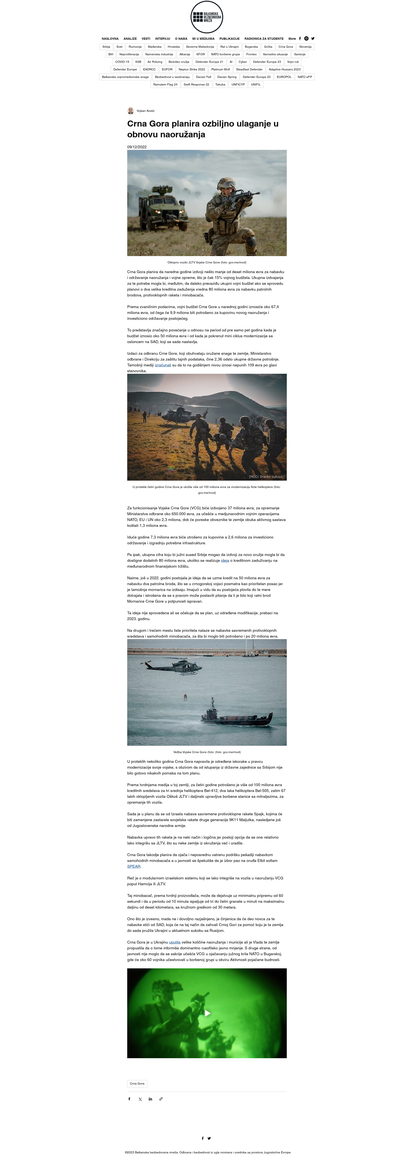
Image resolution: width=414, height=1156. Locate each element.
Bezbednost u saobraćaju (172, 77)
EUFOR (167, 69)
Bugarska (251, 46)
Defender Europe (125, 69)
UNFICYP (238, 84)
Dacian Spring (227, 77)
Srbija (106, 46)
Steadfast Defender (249, 69)
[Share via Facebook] (129, 1099)
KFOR (200, 54)
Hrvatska (174, 46)
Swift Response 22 (196, 84)
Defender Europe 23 (267, 61)
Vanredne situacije (275, 54)
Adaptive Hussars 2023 (285, 69)
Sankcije (300, 54)
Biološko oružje (179, 61)
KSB (138, 61)
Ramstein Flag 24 (165, 84)
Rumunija (135, 46)
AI (231, 61)
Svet (119, 46)
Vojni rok (293, 61)
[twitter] (313, 38)
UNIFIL (256, 84)
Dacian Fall (203, 77)
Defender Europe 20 (257, 77)
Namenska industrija (159, 54)
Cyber (243, 61)
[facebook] (300, 38)
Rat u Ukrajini (229, 46)
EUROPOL (284, 77)
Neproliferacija (129, 54)
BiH (110, 54)
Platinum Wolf (220, 69)
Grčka (268, 46)
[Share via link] (161, 1099)
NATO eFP (305, 77)
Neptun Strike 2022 (192, 69)
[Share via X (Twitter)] (140, 1099)
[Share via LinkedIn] (150, 1099)
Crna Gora (286, 46)
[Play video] (207, 1013)
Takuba (220, 84)
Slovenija (305, 46)
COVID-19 (122, 61)
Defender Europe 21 (209, 61)
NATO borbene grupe (225, 54)
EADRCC (149, 69)
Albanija (184, 54)
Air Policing (154, 61)
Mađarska (155, 46)
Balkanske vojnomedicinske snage (125, 77)
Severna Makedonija (200, 46)
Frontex (251, 54)
